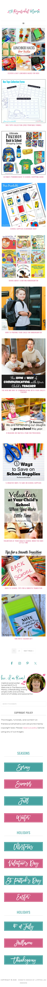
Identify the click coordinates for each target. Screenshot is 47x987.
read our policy (30, 728)
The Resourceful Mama (23, 11)
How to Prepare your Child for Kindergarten (23, 332)
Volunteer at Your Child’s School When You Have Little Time (23, 542)
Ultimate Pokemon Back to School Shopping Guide (24, 177)
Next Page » (28, 651)
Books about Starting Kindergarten (23, 280)
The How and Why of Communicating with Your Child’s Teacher (23, 391)
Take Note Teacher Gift (23, 638)
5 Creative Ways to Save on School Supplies (23, 483)
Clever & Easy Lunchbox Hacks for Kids (23, 73)
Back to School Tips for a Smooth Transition (23, 588)
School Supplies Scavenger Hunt (23, 229)
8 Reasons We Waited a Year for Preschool (23, 433)
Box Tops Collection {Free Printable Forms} (23, 125)
